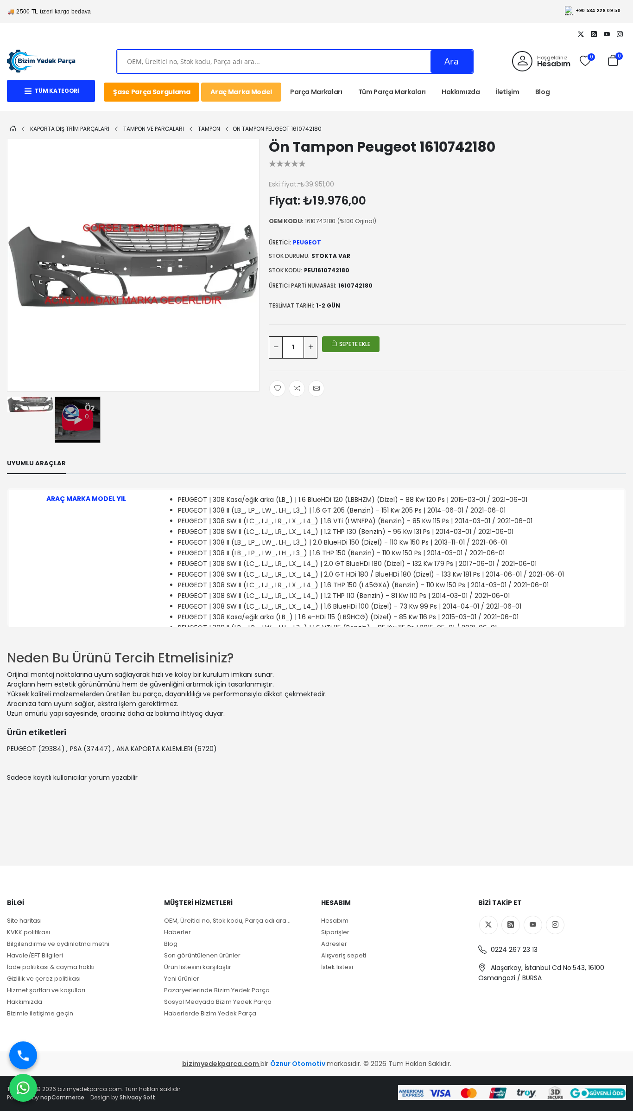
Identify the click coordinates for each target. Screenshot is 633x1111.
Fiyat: (284, 201)
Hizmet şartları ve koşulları (46, 990)
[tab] (36, 463)
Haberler (177, 932)
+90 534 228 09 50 (598, 10)
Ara (451, 61)
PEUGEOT (307, 242)
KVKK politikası (28, 932)
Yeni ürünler (181, 978)
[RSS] (594, 34)
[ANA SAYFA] (13, 128)
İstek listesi (337, 967)
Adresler (334, 943)
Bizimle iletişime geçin (40, 1013)
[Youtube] (607, 34)
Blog (542, 91)
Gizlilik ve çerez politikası (44, 978)
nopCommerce (62, 1097)
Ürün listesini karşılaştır (197, 967)
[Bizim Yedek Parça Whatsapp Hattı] (23, 1088)
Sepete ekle (354, 344)
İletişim (507, 91)
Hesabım (334, 920)
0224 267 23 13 (513, 949)
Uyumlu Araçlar (36, 463)
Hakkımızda (461, 91)
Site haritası (24, 920)
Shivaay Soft (137, 1097)
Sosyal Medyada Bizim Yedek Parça (218, 1001)
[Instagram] (620, 34)
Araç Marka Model (241, 91)
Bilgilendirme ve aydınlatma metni (58, 943)
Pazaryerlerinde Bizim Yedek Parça (217, 990)
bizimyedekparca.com (221, 1063)
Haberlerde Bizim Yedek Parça (210, 1013)
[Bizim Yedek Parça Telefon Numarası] (23, 1055)
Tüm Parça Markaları (392, 91)
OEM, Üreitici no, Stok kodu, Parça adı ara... (227, 920)
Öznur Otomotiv (298, 1063)
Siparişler (335, 932)
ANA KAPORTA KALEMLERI (154, 748)
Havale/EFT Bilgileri (35, 955)
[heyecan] (581, 34)
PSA (76, 748)
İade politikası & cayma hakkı (51, 967)
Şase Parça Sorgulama (151, 91)
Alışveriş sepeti (343, 955)
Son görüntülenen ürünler (202, 955)
